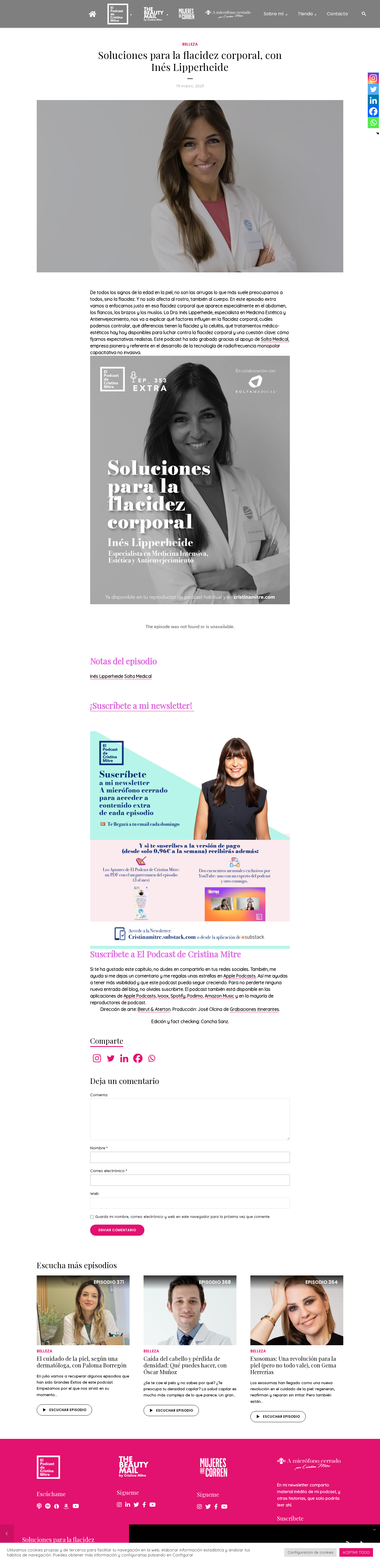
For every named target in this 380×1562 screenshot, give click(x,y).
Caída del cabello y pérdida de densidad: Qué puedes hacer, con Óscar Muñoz (185, 1365)
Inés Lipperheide (106, 676)
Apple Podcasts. (239, 976)
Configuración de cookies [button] (310, 1552)
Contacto (337, 14)
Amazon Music (219, 996)
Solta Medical (138, 676)
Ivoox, (163, 996)
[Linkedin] (124, 1058)
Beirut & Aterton (154, 1009)
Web (94, 1193)
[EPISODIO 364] (296, 1309)
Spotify (178, 996)
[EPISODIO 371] (83, 1309)
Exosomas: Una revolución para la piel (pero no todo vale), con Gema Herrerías (293, 1365)
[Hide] (378, 133)
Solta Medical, (275, 339)
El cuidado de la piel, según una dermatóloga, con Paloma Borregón (82, 1362)
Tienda (305, 14)
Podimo (195, 996)
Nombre (98, 1148)
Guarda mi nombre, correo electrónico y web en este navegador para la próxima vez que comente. (182, 1216)
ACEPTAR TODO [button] (356, 1552)
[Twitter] (110, 1058)
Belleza (190, 44)
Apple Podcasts (140, 996)
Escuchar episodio (67, 1409)
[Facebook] (138, 1058)
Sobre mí (274, 14)
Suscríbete (290, 1518)
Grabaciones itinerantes (254, 1009)
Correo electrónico (108, 1170)
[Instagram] (97, 1058)
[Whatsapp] (151, 1058)
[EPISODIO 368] (190, 1309)
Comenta (98, 1095)
